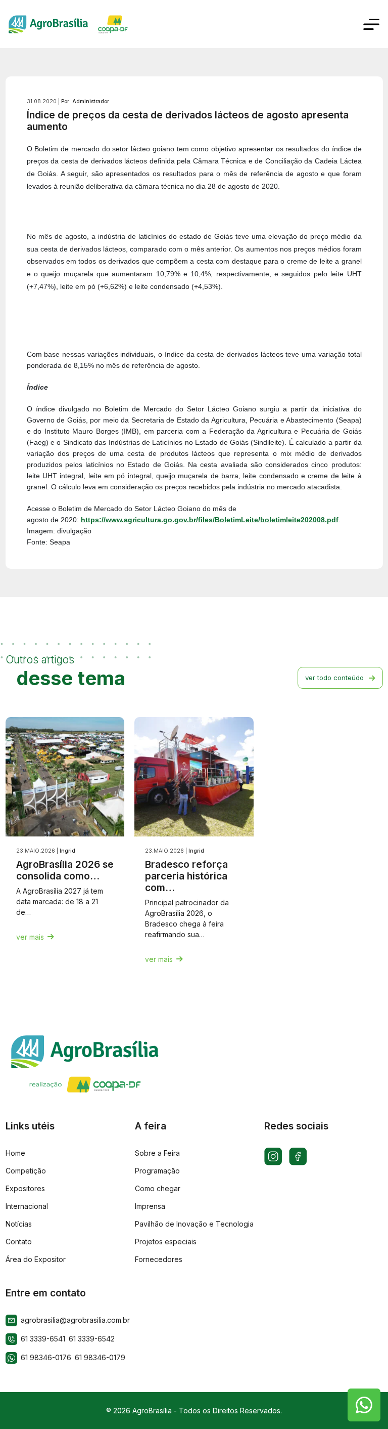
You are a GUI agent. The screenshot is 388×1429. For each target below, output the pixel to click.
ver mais (30, 937)
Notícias (19, 1224)
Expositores (25, 1188)
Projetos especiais (166, 1241)
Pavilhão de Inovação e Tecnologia (194, 1224)
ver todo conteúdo (334, 678)
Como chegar (157, 1188)
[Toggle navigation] (371, 24)
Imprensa (150, 1206)
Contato (19, 1241)
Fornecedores (158, 1259)
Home (15, 1153)
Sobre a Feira (157, 1153)
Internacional (27, 1206)
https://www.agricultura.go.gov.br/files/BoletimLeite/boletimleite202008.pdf (209, 520)
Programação (157, 1170)
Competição (26, 1170)
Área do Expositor (36, 1259)
